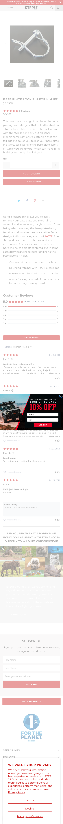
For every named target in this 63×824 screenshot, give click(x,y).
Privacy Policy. (16, 792)
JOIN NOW (43, 425)
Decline (30, 808)
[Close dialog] (60, 396)
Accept (30, 800)
